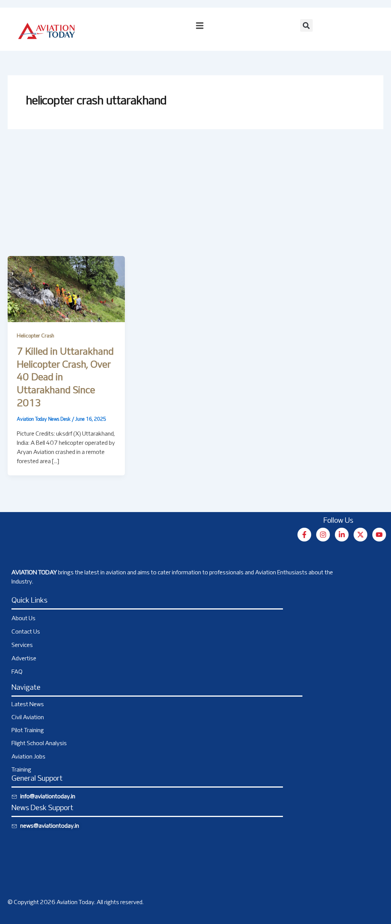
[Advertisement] (195, 198)
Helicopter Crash (35, 336)
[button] (306, 25)
